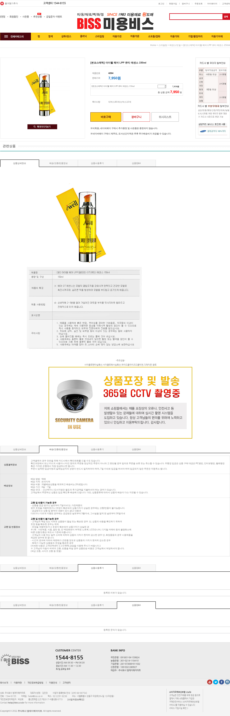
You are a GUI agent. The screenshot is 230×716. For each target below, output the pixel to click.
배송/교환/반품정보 (58, 163)
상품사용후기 (97, 163)
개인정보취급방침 (35, 682)
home (153, 45)
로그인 (161, 4)
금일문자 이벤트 (54, 16)
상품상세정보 (19, 163)
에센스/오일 (175, 45)
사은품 (25, 16)
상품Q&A (136, 163)
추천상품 (37, 16)
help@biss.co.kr (16, 702)
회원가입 (173, 4)
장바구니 (186, 4)
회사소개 (4, 682)
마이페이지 (212, 4)
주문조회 (199, 4)
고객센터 (226, 4)
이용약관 (18, 682)
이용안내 (53, 682)
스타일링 (162, 45)
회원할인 (14, 16)
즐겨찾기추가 (11, 3)
